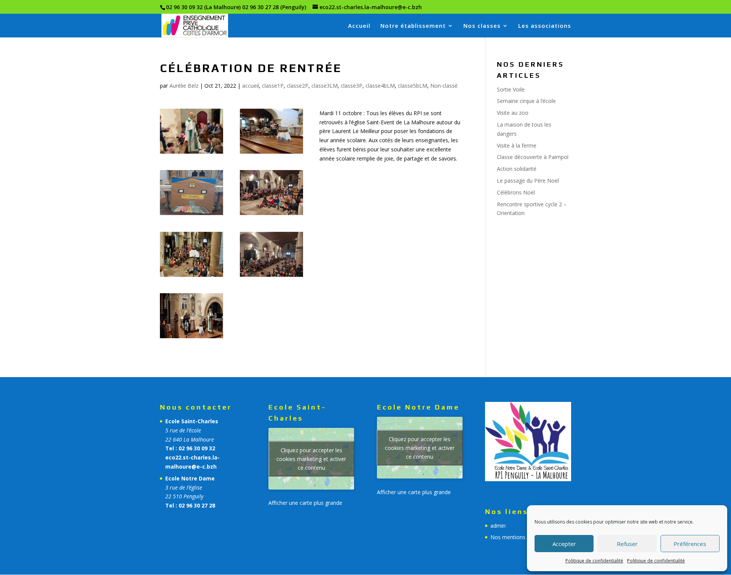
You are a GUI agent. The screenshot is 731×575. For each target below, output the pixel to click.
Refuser (627, 544)
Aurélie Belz (183, 85)
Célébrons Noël (516, 192)
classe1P (273, 85)
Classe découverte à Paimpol (532, 157)
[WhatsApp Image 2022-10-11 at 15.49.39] (191, 276)
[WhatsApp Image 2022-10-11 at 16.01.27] (271, 276)
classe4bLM (380, 85)
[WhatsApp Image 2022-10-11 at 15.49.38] (191, 338)
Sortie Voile (511, 89)
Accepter (564, 544)
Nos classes (482, 26)
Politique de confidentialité (594, 560)
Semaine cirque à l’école (526, 100)
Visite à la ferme (516, 145)
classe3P (351, 85)
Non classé (444, 85)
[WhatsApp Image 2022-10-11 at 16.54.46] (191, 214)
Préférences (690, 544)
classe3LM (324, 85)
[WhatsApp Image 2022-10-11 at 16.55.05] (191, 153)
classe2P (297, 85)
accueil (250, 85)
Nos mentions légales (517, 537)
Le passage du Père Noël (528, 180)
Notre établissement (413, 26)
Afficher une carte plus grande (305, 502)
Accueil (359, 26)
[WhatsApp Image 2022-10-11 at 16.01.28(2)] (271, 214)
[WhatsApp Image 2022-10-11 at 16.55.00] (271, 153)
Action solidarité (516, 168)
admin (498, 525)
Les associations (544, 26)
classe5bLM (412, 85)
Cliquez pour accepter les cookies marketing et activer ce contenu (311, 458)
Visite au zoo (512, 112)
